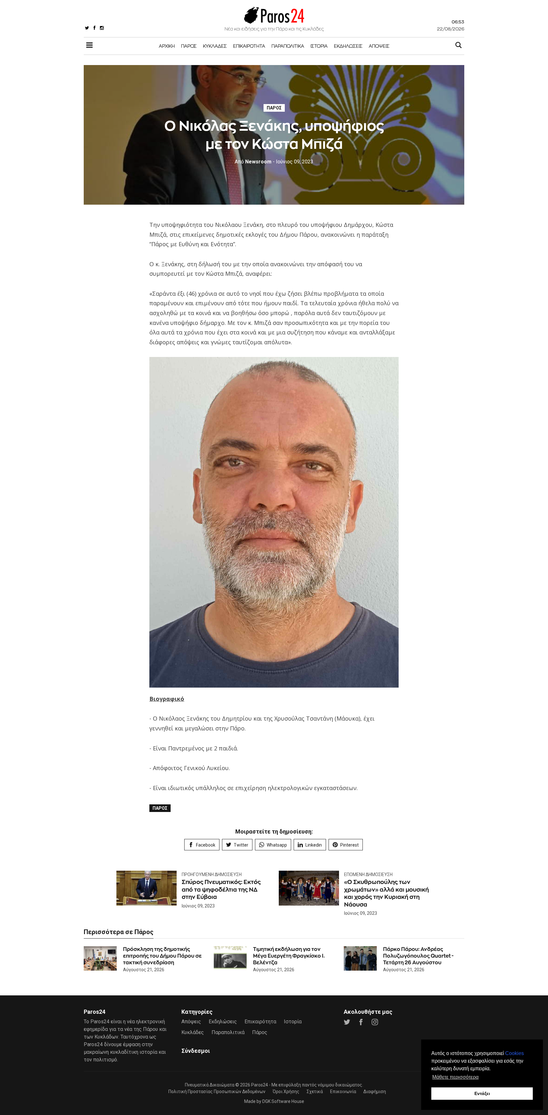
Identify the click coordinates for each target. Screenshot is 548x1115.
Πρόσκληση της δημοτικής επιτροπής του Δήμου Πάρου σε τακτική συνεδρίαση (162, 956)
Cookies (514, 1053)
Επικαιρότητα (249, 45)
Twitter (241, 845)
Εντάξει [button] (482, 1093)
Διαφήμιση (374, 1091)
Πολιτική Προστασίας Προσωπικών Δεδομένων (216, 1091)
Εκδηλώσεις (348, 45)
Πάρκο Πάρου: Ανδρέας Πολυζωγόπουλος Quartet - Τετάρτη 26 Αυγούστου (418, 956)
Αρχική (167, 45)
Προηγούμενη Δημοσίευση (212, 874)
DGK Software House (283, 1101)
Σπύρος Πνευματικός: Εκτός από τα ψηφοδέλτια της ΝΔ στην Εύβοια (221, 889)
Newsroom (253, 162)
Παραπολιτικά (287, 45)
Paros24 (259, 1084)
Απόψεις (379, 45)
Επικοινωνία (343, 1091)
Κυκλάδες (215, 45)
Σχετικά (315, 1091)
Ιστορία (319, 45)
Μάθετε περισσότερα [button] (455, 1077)
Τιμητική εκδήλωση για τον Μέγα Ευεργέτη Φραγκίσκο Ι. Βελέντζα (289, 956)
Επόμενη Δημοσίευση (368, 874)
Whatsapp (277, 845)
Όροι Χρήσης (286, 1091)
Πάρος (189, 45)
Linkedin (313, 845)
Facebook (205, 845)
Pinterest (349, 845)
